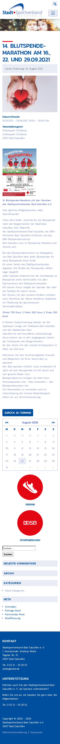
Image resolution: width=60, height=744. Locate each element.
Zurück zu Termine (17, 413)
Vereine (30, 504)
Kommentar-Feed (14, 614)
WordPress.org (12, 618)
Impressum (36, 732)
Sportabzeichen (30, 540)
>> (53, 422)
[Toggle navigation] (52, 13)
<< (6, 422)
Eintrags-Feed (12, 610)
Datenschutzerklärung (14, 732)
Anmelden (10, 607)
